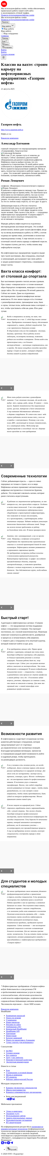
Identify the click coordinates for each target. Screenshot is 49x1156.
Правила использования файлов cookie (17, 20)
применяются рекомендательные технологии (22, 1128)
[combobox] (11, 1149)
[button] (4, 50)
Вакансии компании (9, 138)
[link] (5, 44)
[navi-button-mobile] (3, 58)
